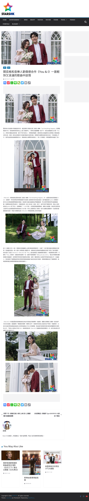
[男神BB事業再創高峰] (31, 452)
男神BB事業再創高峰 (31, 479)
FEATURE (48, 20)
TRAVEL (63, 20)
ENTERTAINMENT (14, 20)
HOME (5, 20)
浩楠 (13, 79)
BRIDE (26, 20)
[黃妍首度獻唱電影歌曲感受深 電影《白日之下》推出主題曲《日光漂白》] (10, 452)
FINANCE (72, 20)
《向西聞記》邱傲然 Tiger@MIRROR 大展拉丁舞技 (47, 415)
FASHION (40, 20)
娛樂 (5, 67)
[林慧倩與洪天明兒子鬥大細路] (52, 452)
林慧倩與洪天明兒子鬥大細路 (52, 467)
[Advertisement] (34, 90)
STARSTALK (6, 24)
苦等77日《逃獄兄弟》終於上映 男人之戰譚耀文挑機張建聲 (16, 415)
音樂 (9, 67)
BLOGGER (15, 24)
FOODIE (56, 20)
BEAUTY (32, 20)
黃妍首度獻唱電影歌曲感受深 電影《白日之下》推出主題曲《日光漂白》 (11, 466)
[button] (20, 20)
